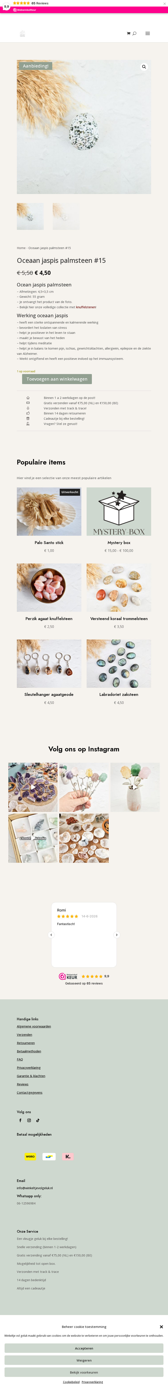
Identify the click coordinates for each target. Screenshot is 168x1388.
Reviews (22, 1084)
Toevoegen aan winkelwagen (57, 379)
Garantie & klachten (31, 1076)
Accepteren (84, 1348)
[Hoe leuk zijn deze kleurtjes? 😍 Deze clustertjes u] (33, 838)
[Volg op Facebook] (20, 1120)
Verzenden (24, 1035)
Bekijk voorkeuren (84, 1372)
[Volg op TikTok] (37, 1120)
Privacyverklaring (92, 1382)
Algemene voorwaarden (34, 1026)
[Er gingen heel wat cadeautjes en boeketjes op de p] (83, 787)
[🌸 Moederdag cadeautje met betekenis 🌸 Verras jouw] (135, 787)
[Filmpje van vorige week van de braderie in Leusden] (33, 787)
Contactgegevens (29, 1092)
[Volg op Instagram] (29, 1120)
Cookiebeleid (71, 1382)
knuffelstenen (86, 307)
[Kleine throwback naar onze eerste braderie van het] (83, 838)
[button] (161, 1327)
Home (21, 248)
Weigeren (84, 1360)
